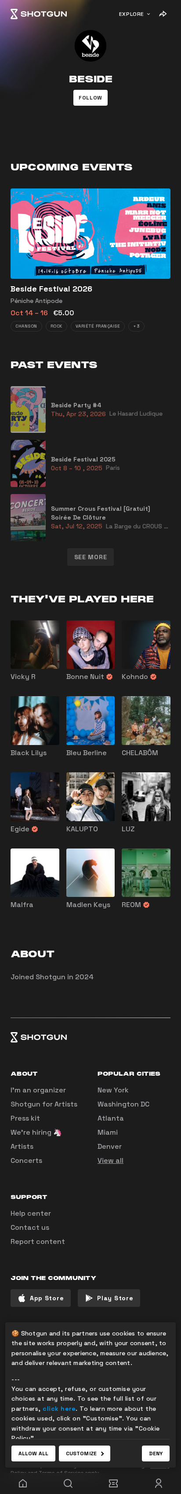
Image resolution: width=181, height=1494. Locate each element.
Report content (38, 1241)
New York (113, 1090)
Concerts (26, 1160)
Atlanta (111, 1118)
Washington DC (123, 1104)
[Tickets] (113, 1483)
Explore (131, 14)
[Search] (67, 1483)
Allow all (33, 1453)
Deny (156, 1453)
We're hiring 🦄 (36, 1132)
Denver (110, 1146)
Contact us (30, 1227)
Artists (22, 1146)
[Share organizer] (162, 14)
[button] (90, 98)
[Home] (39, 14)
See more (90, 557)
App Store (47, 1298)
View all (110, 1160)
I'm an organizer (38, 1090)
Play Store (115, 1298)
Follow (90, 97)
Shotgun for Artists (44, 1104)
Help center (31, 1213)
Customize (81, 1453)
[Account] (158, 1483)
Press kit (25, 1118)
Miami (108, 1132)
